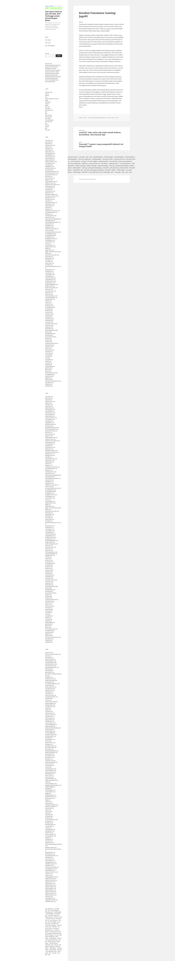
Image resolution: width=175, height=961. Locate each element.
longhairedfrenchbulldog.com (53, 728)
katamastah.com (49, 808)
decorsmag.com (49, 170)
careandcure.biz (49, 826)
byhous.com (48, 371)
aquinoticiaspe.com (50, 726)
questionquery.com (50, 283)
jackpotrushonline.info (51, 680)
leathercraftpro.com (50, 834)
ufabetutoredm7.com (50, 893)
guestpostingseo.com (50, 661)
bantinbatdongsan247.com (52, 667)
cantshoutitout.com (50, 156)
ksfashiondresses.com (50, 796)
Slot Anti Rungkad (50, 45)
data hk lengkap (49, 120)
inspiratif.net (48, 143)
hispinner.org (48, 214)
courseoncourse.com (50, 665)
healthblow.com (49, 225)
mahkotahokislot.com (50, 778)
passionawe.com (49, 842)
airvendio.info (49, 309)
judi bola (59, 949)
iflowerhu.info (49, 379)
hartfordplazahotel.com (51, 373)
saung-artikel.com (50, 719)
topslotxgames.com (50, 186)
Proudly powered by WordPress (87, 179)
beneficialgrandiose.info (51, 330)
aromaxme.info (49, 322)
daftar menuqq (80, 166)
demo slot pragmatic (50, 925)
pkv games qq (51, 941)
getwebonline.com (50, 245)
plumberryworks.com (51, 847)
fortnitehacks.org (49, 345)
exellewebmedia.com (50, 687)
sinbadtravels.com (50, 690)
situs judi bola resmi (51, 951)
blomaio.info (48, 332)
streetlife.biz (48, 356)
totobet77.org (48, 875)
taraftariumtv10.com (50, 281)
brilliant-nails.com (50, 286)
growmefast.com (49, 777)
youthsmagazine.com (50, 736)
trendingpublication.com (51, 877)
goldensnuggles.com (50, 703)
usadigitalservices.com (51, 238)
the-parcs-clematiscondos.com (53, 654)
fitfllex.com (48, 253)
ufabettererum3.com (50, 878)
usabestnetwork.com (50, 695)
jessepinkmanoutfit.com (51, 697)
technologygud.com (50, 790)
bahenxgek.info (49, 670)
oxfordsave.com (49, 716)
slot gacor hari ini (50, 918)
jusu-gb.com (48, 656)
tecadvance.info (49, 314)
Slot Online (48, 40)
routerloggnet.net (49, 188)
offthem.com (48, 147)
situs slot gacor (54, 920)
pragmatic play (103, 161)
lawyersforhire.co (50, 729)
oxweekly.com (49, 265)
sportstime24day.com (50, 747)
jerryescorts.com (49, 764)
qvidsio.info (48, 338)
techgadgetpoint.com (50, 769)
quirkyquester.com (50, 854)
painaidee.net (48, 737)
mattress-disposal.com (51, 783)
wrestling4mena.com (50, 233)
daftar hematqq (49, 935)
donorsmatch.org (49, 350)
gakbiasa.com (48, 377)
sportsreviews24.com (50, 772)
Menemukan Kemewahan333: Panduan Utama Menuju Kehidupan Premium (53, 66)
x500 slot (54, 927)
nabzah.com (48, 207)
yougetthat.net (49, 711)
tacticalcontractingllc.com (52, 867)
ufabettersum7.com (50, 882)
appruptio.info (49, 386)
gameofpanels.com (50, 220)
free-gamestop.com (50, 688)
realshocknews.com (50, 791)
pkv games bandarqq (51, 940)
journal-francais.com (50, 291)
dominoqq (48, 102)
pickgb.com (48, 793)
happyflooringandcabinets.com (53, 785)
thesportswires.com (50, 742)
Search (47, 53)
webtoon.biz (48, 741)
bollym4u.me (48, 364)
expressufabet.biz (49, 158)
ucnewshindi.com (49, 682)
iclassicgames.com (50, 718)
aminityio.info (48, 315)
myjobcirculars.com (50, 183)
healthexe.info (49, 310)
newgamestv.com (49, 754)
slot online (48, 118)
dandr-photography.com (51, 287)
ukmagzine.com (49, 692)
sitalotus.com (48, 801)
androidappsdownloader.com (53, 222)
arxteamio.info (49, 816)
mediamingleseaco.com (51, 296)
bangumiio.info (49, 327)
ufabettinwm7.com (50, 883)
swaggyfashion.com (50, 279)
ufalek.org (48, 782)
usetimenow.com (49, 224)
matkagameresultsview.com (52, 210)
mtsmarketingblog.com (51, 297)
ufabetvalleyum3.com (51, 895)
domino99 (47, 945)
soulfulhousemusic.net (51, 864)
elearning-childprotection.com (53, 232)
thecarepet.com (49, 657)
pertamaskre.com (49, 672)
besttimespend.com (50, 824)
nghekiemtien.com (50, 299)
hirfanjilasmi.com (49, 831)
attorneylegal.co (49, 765)
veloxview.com (49, 896)
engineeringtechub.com (51, 762)
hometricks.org (49, 832)
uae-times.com (49, 140)
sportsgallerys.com (50, 755)
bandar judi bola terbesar (52, 98)
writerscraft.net (49, 230)
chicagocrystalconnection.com (53, 381)
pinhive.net (48, 361)
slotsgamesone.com (50, 191)
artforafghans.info (50, 307)
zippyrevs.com (49, 179)
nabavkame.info (49, 376)
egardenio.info (49, 814)
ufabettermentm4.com (51, 880)
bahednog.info (49, 669)
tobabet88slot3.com (50, 870)
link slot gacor (48, 92)
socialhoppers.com (50, 240)
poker (46, 105)
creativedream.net (50, 242)
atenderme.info (49, 325)
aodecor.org (48, 348)
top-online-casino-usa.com (52, 196)
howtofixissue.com (50, 163)
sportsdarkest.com (50, 739)
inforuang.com (49, 256)
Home (46, 37)
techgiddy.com (49, 677)
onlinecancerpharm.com (51, 780)
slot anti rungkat (52, 922)
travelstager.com (49, 273)
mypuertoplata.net (50, 160)
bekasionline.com (49, 152)
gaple (46, 100)
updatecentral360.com (51, 806)
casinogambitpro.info (50, 662)
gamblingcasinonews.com (52, 171)
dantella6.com (49, 189)
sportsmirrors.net (49, 757)
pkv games (48, 108)
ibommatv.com (49, 148)
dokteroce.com (49, 289)
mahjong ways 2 (49, 930)
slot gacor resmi (58, 917)
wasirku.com (48, 301)
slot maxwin (55, 923)
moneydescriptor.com (51, 734)
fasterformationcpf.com (51, 701)
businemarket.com (50, 731)
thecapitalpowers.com (51, 868)
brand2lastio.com (49, 237)
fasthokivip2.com (49, 721)
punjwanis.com (49, 652)
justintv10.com (49, 292)
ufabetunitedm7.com (50, 888)
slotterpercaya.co (49, 859)
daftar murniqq (57, 933)
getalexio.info (48, 818)
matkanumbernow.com (51, 181)
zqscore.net (48, 810)
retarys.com (48, 700)
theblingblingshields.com (51, 751)
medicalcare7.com (50, 204)
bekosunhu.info (49, 328)
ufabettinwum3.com (50, 885)
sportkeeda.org (49, 823)
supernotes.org (49, 803)
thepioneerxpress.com (51, 161)
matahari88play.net (50, 733)
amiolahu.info (48, 317)
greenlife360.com (49, 155)
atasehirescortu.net (50, 760)
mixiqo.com (48, 837)
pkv (46, 112)
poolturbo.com (49, 304)
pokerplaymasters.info (51, 664)
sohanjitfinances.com (50, 862)
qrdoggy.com (48, 788)
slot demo (55, 928)
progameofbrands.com (51, 174)
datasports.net (49, 759)
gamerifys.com (49, 142)
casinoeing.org (49, 353)
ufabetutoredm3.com (50, 891)
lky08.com (47, 248)
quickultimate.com (50, 852)
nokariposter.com (49, 217)
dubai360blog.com (50, 773)
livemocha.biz (48, 355)
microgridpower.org (50, 836)
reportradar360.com (50, 278)
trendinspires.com (50, 274)
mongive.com (48, 209)
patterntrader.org (50, 798)
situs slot (47, 107)
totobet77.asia (48, 873)
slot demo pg (48, 116)
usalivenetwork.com (50, 679)
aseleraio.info (48, 811)
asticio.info (48, 813)
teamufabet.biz (49, 165)
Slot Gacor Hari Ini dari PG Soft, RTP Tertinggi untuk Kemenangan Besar (53, 16)
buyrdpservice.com (50, 706)
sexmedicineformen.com (51, 855)
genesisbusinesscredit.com (52, 255)
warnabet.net (48, 363)
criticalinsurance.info (50, 215)
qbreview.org (48, 176)
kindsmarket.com (49, 258)
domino (47, 125)
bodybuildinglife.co (50, 787)
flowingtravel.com (50, 199)
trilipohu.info (48, 384)
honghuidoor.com (49, 197)
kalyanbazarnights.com (51, 194)
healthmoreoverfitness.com (52, 184)
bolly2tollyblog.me (50, 366)
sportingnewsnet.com (50, 746)
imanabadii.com (49, 382)
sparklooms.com (49, 865)
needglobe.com (49, 839)
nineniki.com (48, 201)
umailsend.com (49, 698)
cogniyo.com (48, 828)
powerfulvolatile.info (50, 337)
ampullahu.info (49, 320)
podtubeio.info (49, 335)
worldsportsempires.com (51, 805)
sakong (47, 95)
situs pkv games (49, 908)
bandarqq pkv (49, 917)
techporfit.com (49, 150)
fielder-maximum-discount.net (53, 251)
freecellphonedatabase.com (52, 683)
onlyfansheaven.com (50, 246)
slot (46, 97)
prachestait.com (49, 305)
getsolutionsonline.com (51, 212)
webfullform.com (49, 166)
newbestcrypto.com (50, 715)
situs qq (57, 935)
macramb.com (49, 261)
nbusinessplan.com (50, 153)
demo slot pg (48, 115)
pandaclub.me (49, 368)
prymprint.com (49, 821)
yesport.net (48, 708)
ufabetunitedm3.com (50, 886)
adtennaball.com (49, 206)
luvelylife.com (49, 260)
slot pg (84, 161)
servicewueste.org (50, 178)
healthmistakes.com (50, 795)
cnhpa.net (47, 800)
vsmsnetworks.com (50, 145)
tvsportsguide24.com (50, 770)
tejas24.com (48, 302)
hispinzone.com (49, 192)
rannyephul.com (49, 276)
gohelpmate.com (49, 227)
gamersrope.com (49, 685)
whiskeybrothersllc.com (51, 900)
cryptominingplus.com (51, 724)
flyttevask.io (48, 369)
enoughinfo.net (49, 359)
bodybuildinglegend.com (51, 284)
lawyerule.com (49, 294)
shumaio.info (48, 340)
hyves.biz (47, 358)
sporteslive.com (49, 749)
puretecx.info (48, 312)
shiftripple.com (49, 857)
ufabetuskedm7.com (50, 890)
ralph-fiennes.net (49, 250)
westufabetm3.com (50, 898)
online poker (52, 938)
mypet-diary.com (49, 263)
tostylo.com (48, 710)
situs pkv (47, 130)
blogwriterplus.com (50, 659)
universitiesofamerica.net (52, 173)
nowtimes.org (48, 351)
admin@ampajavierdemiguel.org (97, 117)
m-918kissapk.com (50, 374)
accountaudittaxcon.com (51, 819)
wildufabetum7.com (50, 901)
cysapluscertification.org (51, 343)
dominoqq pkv (55, 910)
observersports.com (50, 723)
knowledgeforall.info (50, 235)
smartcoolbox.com (50, 860)
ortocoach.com (49, 841)
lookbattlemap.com (50, 705)
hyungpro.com (49, 744)
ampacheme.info (49, 319)
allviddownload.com (50, 168)
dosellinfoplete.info (50, 333)
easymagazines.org (50, 829)
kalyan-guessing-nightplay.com (53, 219)
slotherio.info (48, 341)
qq (52, 945)
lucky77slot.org (49, 775)
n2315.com (48, 243)
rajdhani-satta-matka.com (52, 228)
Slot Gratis (48, 43)
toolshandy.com (49, 271)
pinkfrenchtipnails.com (51, 752)
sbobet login (53, 949)
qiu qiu (47, 103)
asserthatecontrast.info (51, 323)
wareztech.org (49, 693)
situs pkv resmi (49, 110)
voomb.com (48, 767)
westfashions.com (49, 269)
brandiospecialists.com (51, 202)
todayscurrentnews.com (51, 872)
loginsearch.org (49, 346)
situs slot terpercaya (53, 915)
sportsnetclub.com (50, 713)
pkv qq (47, 94)
